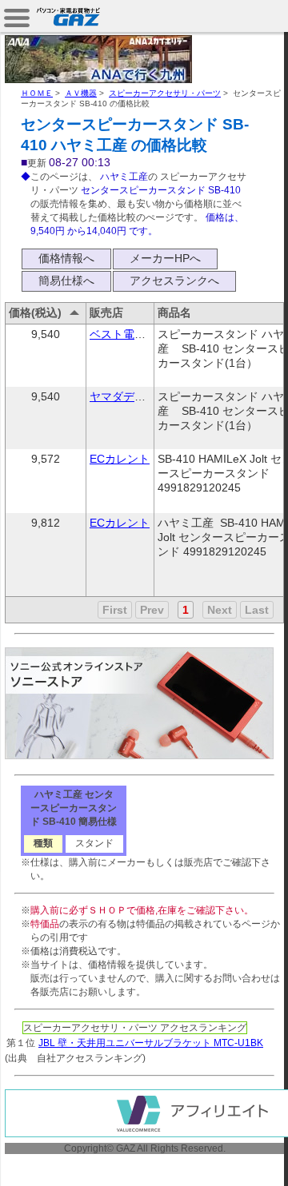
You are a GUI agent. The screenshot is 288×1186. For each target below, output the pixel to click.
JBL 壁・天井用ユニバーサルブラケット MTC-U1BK (150, 1043)
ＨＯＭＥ (37, 93)
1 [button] (185, 609)
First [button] (114, 609)
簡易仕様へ (66, 280)
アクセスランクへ (174, 280)
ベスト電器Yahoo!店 (141, 334)
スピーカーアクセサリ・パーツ (165, 93)
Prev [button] (152, 609)
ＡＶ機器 (81, 93)
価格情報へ (66, 258)
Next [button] (219, 609)
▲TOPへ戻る (232, 1155)
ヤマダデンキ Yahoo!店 (148, 396)
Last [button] (257, 609)
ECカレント (120, 458)
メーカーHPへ (165, 258)
